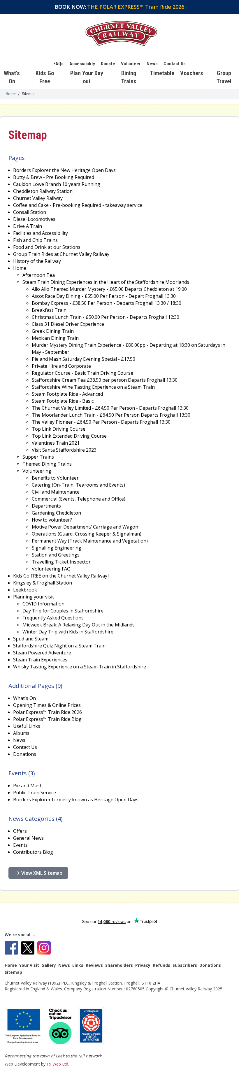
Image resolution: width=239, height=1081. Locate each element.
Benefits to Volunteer (55, 478)
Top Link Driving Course (58, 429)
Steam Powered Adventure (42, 652)
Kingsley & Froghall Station (42, 583)
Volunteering (36, 471)
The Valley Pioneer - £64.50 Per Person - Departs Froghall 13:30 (101, 422)
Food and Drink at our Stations (46, 247)
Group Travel (224, 77)
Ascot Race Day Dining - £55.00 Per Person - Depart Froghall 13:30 (104, 296)
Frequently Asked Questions (53, 618)
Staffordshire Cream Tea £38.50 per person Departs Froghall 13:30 (105, 380)
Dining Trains (128, 77)
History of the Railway (37, 261)
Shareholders (119, 965)
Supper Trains (38, 457)
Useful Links (26, 726)
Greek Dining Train (53, 331)
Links (77, 965)
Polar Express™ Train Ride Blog (47, 719)
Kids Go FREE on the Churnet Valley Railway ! (61, 576)
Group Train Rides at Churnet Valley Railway (61, 254)
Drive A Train (27, 226)
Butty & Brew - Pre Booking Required (53, 177)
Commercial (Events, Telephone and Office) (78, 499)
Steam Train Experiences (40, 659)
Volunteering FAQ (51, 569)
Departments (46, 506)
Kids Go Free (45, 77)
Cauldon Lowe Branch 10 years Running (56, 184)
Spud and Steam (30, 638)
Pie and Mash (28, 785)
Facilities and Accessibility (40, 233)
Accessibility (82, 63)
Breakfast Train (49, 310)
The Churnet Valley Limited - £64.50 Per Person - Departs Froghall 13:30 (110, 408)
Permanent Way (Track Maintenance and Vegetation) (90, 541)
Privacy (142, 965)
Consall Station (29, 212)
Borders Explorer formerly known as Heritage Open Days (75, 799)
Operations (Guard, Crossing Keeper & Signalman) (86, 534)
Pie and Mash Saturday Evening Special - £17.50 (83, 359)
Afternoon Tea (38, 275)
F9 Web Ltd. (58, 1064)
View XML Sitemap (41, 873)
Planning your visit (33, 597)
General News (28, 838)
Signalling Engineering (56, 548)
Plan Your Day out (86, 77)
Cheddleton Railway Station (43, 191)
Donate (108, 63)
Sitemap (13, 972)
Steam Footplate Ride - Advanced (67, 394)
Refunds (161, 965)
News (152, 63)
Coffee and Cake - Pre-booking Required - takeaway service (77, 205)
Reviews (94, 965)
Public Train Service (34, 792)
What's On (12, 77)
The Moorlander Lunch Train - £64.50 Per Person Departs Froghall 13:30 (111, 415)
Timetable (162, 73)
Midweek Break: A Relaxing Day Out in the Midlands (78, 625)
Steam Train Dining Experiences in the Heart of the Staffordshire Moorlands (105, 282)
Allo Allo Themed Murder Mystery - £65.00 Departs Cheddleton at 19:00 (109, 289)
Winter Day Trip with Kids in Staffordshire (67, 631)
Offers (20, 831)
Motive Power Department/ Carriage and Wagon (85, 527)
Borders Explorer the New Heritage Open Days (64, 170)
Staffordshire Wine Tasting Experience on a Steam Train (93, 387)
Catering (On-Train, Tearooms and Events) (78, 485)
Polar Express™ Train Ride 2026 (47, 712)
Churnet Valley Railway (38, 198)
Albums (21, 733)
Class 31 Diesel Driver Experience (68, 324)
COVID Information (43, 604)
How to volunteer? (52, 520)
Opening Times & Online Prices (47, 705)
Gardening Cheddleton (56, 513)
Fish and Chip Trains (35, 240)
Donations (24, 754)
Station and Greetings (56, 555)
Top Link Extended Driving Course (69, 436)
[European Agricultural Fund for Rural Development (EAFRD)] (24, 1026)
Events (20, 845)
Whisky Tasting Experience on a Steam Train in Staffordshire (79, 666)
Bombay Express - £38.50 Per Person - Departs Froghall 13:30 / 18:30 (106, 303)
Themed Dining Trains (47, 464)
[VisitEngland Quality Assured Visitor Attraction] (91, 1025)
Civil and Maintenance (56, 492)
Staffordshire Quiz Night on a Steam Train (59, 645)
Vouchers (191, 73)
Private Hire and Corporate (61, 366)
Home (11, 93)
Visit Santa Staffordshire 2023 (64, 450)
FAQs (58, 63)
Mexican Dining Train (55, 338)
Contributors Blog (33, 852)
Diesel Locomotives (34, 219)
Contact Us (175, 63)
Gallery (48, 965)
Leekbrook (25, 590)
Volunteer (131, 63)
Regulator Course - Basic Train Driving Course (82, 373)
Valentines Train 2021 (56, 443)
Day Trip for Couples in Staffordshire (62, 611)
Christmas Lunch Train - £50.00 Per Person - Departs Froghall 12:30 (105, 317)
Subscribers (185, 965)
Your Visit (29, 965)
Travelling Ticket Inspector (61, 562)
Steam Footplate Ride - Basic (63, 401)
